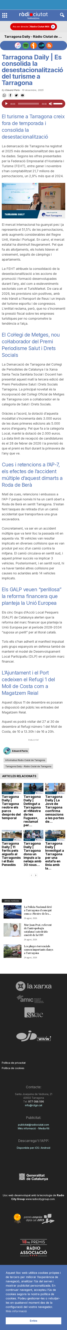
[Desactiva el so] (50, 103)
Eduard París (12, 90)
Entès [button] (33, 1320)
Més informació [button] (16, 1311)
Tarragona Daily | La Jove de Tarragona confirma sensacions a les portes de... (54, 809)
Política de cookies (13, 1068)
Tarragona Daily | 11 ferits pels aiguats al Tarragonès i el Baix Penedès (11, 854)
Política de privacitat (14, 1062)
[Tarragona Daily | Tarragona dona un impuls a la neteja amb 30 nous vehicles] (34, 835)
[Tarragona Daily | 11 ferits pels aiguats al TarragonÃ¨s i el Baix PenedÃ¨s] (12, 835)
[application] (33, 104)
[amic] (33, 999)
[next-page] (36, 875)
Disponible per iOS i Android (33, 1147)
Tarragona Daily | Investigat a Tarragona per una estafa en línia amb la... (54, 855)
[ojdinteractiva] (33, 1037)
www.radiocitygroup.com (40, 1199)
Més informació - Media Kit (33, 1128)
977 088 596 (36, 1101)
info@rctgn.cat (33, 1105)
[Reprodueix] (6, 103)
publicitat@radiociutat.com (33, 1124)
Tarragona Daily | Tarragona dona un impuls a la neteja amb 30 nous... (32, 854)
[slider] (58, 103)
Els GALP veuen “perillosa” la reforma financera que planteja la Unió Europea (31, 596)
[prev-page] (31, 875)
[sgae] (33, 1012)
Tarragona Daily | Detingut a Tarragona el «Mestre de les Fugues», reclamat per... (32, 811)
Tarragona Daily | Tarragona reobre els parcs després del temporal (11, 807)
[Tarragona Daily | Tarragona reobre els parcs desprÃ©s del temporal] (12, 788)
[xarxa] (33, 986)
